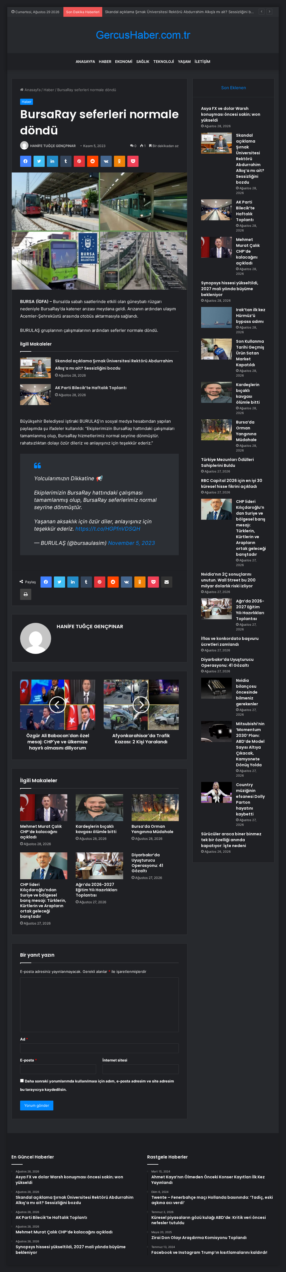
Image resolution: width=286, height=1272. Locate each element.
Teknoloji (163, 61)
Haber (105, 61)
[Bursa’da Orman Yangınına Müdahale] (155, 807)
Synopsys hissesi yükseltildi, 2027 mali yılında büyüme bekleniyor (229, 288)
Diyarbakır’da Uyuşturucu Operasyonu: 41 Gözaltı (147, 863)
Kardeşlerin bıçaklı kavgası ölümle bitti (96, 829)
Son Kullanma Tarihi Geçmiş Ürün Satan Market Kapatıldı (250, 353)
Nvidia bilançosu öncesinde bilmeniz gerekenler (247, 692)
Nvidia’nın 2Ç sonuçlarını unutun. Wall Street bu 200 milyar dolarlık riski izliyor (228, 580)
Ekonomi (123, 61)
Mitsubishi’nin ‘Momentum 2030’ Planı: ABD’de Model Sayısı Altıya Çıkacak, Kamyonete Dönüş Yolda (250, 744)
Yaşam (184, 61)
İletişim (202, 61)
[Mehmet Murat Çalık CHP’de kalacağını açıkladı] (44, 807)
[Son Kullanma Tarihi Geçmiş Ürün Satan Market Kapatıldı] (216, 349)
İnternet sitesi (115, 1060)
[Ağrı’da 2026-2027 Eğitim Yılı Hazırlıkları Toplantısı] (99, 865)
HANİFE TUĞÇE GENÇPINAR (53, 146)
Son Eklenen (233, 87)
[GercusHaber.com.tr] (143, 35)
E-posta (28, 1060)
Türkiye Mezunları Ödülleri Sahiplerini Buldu (227, 462)
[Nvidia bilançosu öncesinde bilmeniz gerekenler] (216, 688)
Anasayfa (85, 61)
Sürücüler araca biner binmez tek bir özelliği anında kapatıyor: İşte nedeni (231, 839)
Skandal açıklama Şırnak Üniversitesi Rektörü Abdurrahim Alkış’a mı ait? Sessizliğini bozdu (182, 12)
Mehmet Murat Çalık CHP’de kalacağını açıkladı (41, 832)
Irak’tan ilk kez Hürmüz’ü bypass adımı (250, 315)
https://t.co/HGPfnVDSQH (107, 529)
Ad (24, 1039)
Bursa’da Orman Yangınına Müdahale (152, 829)
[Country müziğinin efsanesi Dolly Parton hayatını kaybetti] (216, 792)
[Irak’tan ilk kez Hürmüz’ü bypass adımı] (216, 317)
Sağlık (142, 61)
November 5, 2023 (131, 543)
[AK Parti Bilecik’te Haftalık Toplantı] (35, 394)
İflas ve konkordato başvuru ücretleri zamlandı (230, 641)
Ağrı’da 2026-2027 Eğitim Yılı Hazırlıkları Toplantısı (96, 890)
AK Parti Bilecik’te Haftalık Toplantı (91, 388)
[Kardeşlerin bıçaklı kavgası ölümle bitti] (99, 807)
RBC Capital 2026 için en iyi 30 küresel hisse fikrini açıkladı (231, 483)
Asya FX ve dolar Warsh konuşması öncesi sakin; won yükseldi (230, 114)
